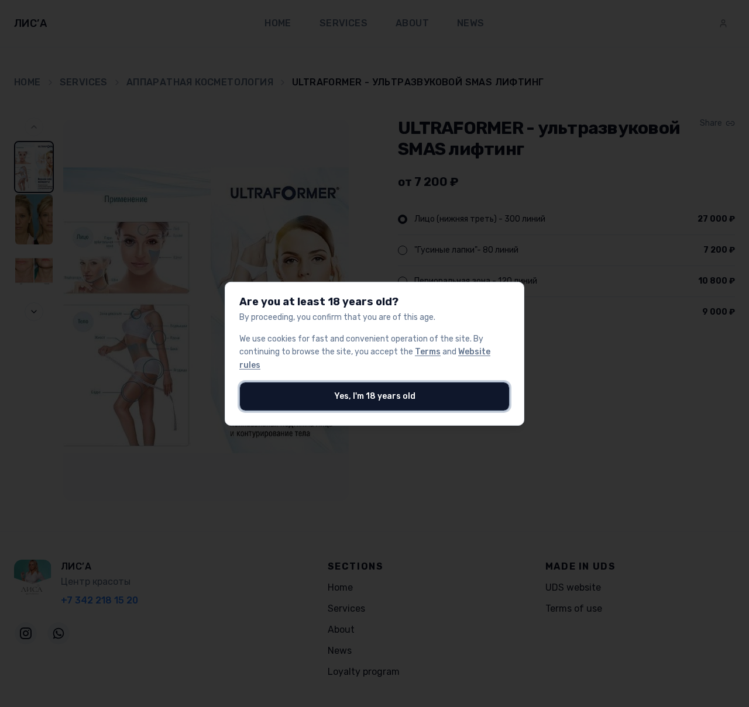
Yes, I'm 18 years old (374, 396)
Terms (428, 352)
